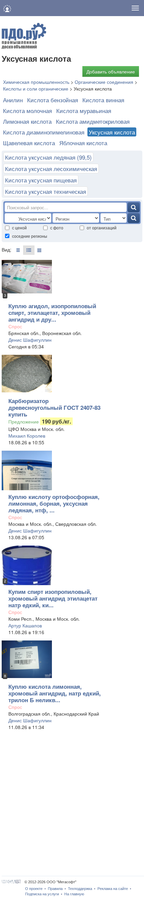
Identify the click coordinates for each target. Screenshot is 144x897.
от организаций (102, 227)
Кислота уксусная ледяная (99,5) (48, 157)
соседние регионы (29, 236)
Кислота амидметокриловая (93, 121)
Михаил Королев (26, 435)
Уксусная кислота (112, 132)
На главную (74, 894)
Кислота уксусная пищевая (41, 180)
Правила (55, 889)
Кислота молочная (27, 110)
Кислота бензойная (52, 100)
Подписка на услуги (42, 894)
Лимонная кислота (27, 121)
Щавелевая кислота (29, 142)
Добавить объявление (110, 71)
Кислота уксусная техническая (45, 191)
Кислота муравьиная (83, 110)
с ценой (19, 227)
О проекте (34, 889)
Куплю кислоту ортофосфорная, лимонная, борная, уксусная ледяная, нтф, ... (53, 503)
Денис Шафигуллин (30, 339)
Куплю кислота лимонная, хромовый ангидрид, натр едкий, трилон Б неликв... (54, 693)
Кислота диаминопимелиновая (43, 132)
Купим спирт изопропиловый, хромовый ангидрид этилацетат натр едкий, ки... (52, 598)
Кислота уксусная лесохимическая (51, 168)
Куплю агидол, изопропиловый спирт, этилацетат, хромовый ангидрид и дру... (52, 312)
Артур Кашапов (25, 625)
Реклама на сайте (112, 889)
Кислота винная (103, 100)
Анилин (13, 100)
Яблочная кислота (83, 142)
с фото (56, 227)
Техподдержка (80, 889)
